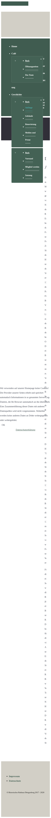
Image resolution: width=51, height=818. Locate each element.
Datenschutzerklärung (25, 430)
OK (3, 425)
